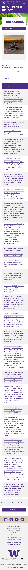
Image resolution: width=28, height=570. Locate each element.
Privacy (8, 567)
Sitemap (21, 567)
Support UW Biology (14, 544)
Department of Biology (12, 8)
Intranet (14, 547)
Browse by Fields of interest (12, 510)
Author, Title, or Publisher (6, 66)
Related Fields (19, 67)
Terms (14, 567)
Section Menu (8, 28)
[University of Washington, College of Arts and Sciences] (11, 2)
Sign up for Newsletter (14, 542)
